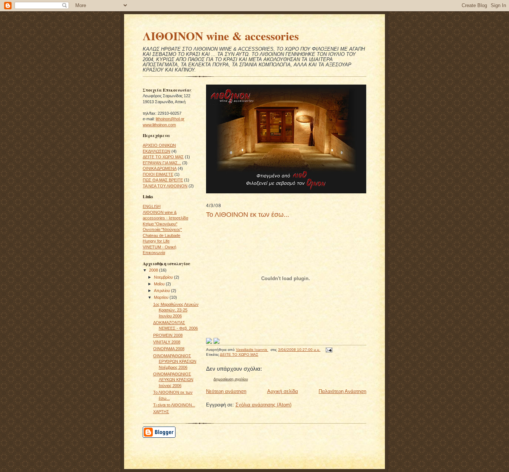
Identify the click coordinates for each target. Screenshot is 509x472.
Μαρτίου (162, 297)
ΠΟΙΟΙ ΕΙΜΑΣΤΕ (158, 174)
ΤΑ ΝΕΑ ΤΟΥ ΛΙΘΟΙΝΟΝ (165, 186)
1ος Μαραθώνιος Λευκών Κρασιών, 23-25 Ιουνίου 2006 (176, 310)
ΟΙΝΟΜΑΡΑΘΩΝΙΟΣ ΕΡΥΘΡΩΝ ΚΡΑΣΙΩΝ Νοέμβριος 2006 (174, 362)
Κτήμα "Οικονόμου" (160, 224)
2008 (154, 270)
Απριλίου (162, 290)
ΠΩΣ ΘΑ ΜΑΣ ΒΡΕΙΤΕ (163, 180)
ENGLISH (152, 206)
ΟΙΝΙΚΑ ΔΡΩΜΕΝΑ (160, 168)
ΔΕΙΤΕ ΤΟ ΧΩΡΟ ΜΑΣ (163, 157)
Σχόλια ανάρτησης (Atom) (263, 405)
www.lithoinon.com (159, 125)
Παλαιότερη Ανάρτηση (342, 391)
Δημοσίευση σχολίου (231, 379)
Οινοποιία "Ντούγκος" (162, 229)
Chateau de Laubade (161, 235)
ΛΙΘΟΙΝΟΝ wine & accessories (221, 35)
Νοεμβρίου (164, 277)
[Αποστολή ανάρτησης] (328, 350)
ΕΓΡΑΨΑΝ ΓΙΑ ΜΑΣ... (162, 163)
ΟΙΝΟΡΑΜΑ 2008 (168, 348)
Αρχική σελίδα (282, 391)
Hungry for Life (156, 241)
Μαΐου (160, 284)
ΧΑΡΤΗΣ (161, 411)
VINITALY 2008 (166, 342)
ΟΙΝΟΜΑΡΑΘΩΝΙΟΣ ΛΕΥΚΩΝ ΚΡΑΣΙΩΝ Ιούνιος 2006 (173, 380)
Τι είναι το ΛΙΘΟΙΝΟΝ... (174, 405)
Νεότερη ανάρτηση (226, 391)
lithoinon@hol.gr (170, 119)
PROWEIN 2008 (168, 335)
